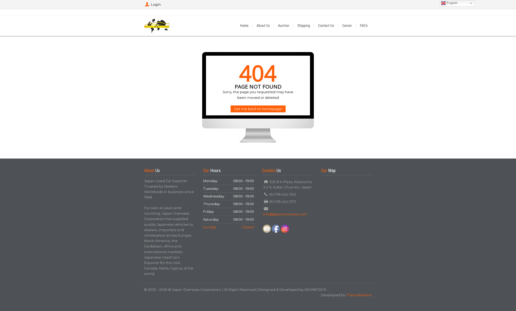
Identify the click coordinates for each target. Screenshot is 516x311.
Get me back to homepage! (258, 109)
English (452, 3)
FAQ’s (364, 25)
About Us (263, 25)
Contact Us (326, 25)
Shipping (303, 25)
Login (156, 4)
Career (347, 25)
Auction (283, 25)
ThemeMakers (359, 295)
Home (244, 25)
